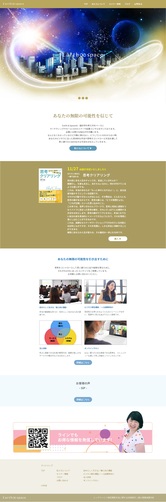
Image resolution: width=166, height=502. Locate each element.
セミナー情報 (62, 473)
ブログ (59, 477)
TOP (43, 470)
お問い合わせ (62, 480)
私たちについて (63, 470)
